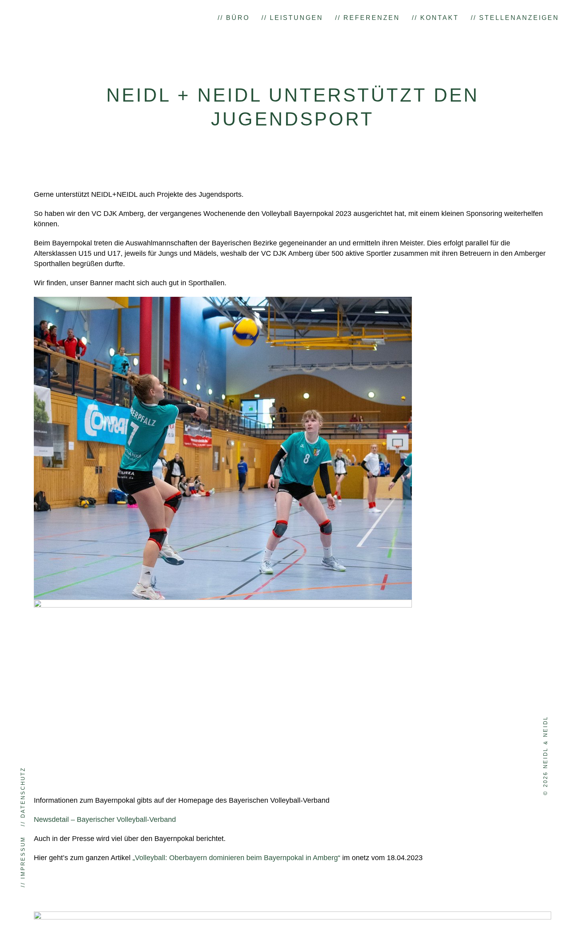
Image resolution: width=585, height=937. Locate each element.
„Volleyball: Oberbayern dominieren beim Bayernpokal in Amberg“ (237, 858)
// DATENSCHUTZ (23, 796)
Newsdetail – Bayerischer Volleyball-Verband (105, 819)
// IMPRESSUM (23, 861)
